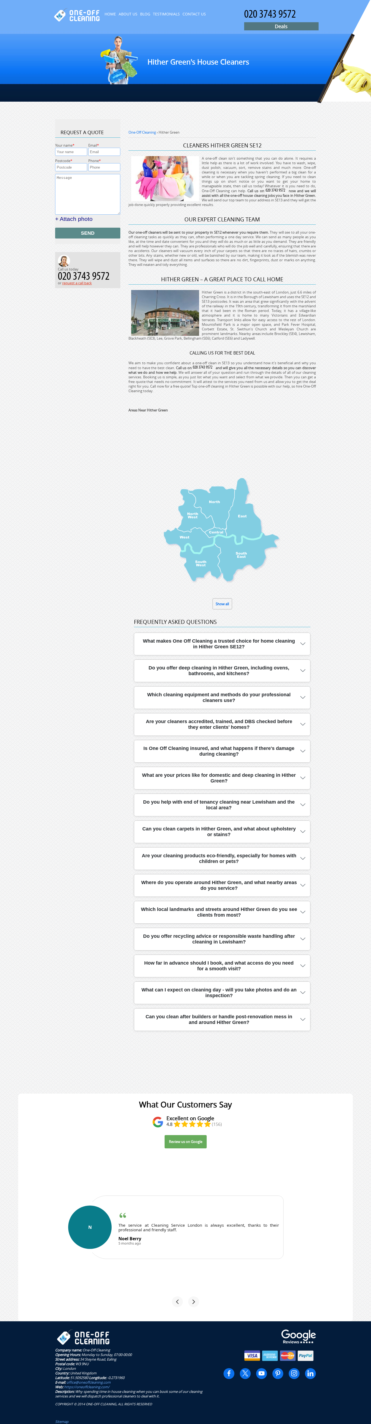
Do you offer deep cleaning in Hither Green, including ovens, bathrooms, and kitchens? (219, 670)
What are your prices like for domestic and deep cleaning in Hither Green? (219, 778)
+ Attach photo (74, 219)
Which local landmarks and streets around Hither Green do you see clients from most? (219, 912)
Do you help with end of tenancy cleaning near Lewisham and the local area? (219, 804)
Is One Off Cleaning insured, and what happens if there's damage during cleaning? (218, 751)
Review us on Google (185, 1141)
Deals (281, 26)
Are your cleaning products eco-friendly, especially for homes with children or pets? (219, 858)
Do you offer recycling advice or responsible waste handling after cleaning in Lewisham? (219, 939)
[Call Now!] (276, 190)
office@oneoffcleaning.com (89, 1382)
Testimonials (166, 14)
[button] (177, 1301)
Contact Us (194, 14)
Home (110, 14)
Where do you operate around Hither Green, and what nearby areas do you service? (219, 885)
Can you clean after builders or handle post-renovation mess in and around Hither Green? (219, 1019)
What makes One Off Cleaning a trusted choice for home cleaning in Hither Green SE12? (219, 643)
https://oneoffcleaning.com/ (86, 1386)
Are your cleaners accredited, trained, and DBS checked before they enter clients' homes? (219, 724)
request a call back (77, 283)
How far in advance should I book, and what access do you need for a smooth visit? (219, 965)
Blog (145, 14)
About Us (128, 14)
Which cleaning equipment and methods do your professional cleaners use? (219, 697)
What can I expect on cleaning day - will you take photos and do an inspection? (219, 992)
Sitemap (61, 1421)
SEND (88, 233)
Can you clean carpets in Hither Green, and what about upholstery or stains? (219, 831)
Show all (222, 603)
